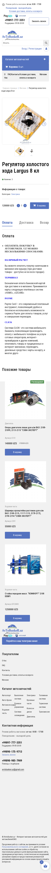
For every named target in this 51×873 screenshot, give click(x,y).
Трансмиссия (44, 712)
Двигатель (9, 423)
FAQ (9, 74)
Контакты (15, 74)
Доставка (26, 222)
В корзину (41, 205)
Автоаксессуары (9, 705)
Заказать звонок (39, 21)
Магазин (43, 74)
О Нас (4, 661)
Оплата (7, 222)
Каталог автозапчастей (17, 59)
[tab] (7, 224)
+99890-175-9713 (12, 751)
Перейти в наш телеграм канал (21, 640)
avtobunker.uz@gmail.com (13, 769)
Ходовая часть (11, 506)
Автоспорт (6, 695)
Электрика (15, 194)
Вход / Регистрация (32, 48)
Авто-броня (7, 700)
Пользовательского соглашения (15, 847)
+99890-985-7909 (12, 760)
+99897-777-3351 (15, 20)
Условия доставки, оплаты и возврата (25, 11)
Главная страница (10, 88)
